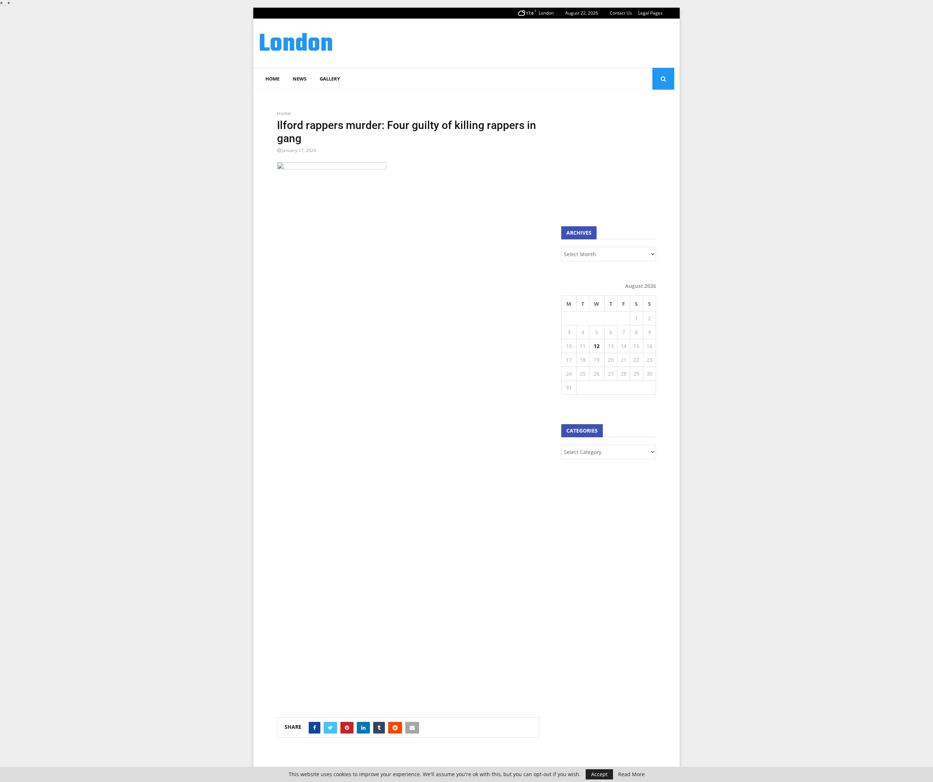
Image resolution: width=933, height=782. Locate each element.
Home (272, 78)
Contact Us (621, 13)
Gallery (330, 78)
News (300, 78)
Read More (631, 774)
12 (597, 346)
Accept (599, 774)
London (296, 44)
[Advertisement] (541, 42)
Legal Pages (650, 13)
